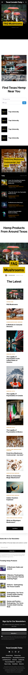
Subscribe (12, 551)
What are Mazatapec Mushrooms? (13, 521)
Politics (13, 354)
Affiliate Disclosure (6, 657)
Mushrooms (6, 155)
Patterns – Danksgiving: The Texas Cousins (15, 585)
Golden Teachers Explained (12, 499)
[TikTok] (19, 651)
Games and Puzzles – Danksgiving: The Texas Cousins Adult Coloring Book (15, 604)
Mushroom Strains (17, 153)
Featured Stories (7, 153)
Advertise (14, 659)
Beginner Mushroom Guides (13, 185)
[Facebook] (9, 651)
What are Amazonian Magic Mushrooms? (13, 477)
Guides (17, 186)
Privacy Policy (9, 655)
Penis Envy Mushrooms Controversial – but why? (13, 162)
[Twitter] (12, 651)
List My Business (7, 659)
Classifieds (15, 664)
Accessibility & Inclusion (19, 657)
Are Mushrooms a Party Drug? (15, 202)
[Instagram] (15, 651)
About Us (21, 664)
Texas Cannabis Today (14, 2)
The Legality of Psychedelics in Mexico (14, 431)
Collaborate (21, 659)
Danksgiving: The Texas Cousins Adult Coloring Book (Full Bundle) (15, 594)
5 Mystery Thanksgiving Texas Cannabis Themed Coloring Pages (15, 577)
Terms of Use (17, 655)
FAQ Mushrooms (13, 23)
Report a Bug (7, 664)
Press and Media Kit (10, 661)
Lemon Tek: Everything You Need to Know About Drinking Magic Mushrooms (16, 182)
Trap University (13, 112)
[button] (2, 2)
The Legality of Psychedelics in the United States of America (13, 359)
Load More (14, 528)
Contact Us (19, 661)
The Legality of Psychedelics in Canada (14, 394)
